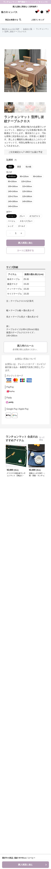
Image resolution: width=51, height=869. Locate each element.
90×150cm (12, 181)
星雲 (19, 167)
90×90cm (12, 176)
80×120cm (24, 176)
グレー (22, 216)
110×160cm (27, 186)
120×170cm (13, 196)
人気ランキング (37, 20)
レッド (10, 226)
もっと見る (42, 438)
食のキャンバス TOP (10, 29)
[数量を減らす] (10, 233)
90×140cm (37, 176)
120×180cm (27, 196)
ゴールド (21, 226)
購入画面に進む (25, 243)
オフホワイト (34, 216)
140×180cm (13, 201)
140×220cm (13, 206)
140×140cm (13, 191)
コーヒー (11, 216)
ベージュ (11, 221)
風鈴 (10, 167)
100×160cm (13, 186)
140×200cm (27, 201)
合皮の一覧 (27, 29)
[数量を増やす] (21, 233)
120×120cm (26, 181)
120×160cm (27, 191)
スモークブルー (26, 221)
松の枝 (28, 167)
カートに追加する (25, 250)
